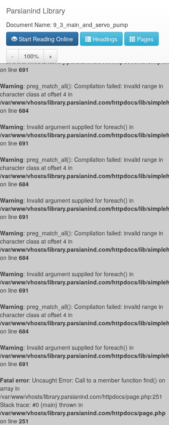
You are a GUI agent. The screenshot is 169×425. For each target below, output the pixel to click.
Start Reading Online (45, 39)
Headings (104, 39)
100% (31, 56)
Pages (144, 39)
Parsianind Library (35, 10)
